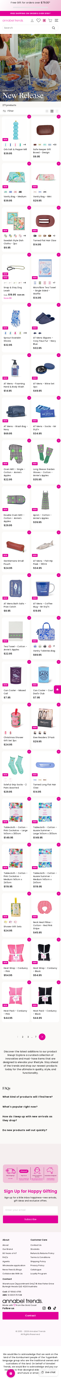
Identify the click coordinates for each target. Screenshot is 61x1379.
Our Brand (8, 1249)
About (6, 1245)
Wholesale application (14, 1265)
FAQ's (5, 1257)
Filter (10, 110)
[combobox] (30, 28)
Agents (6, 1261)
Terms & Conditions (40, 1257)
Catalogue (35, 1269)
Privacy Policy (37, 1265)
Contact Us (36, 1245)
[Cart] (50, 20)
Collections (8, 90)
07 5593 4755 (12, 1291)
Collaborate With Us (13, 1273)
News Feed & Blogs (12, 1269)
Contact (30, 1315)
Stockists (34, 1249)
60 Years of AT (10, 1253)
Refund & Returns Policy (42, 1253)
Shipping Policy (38, 1261)
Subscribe (30, 1219)
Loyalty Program (38, 1273)
